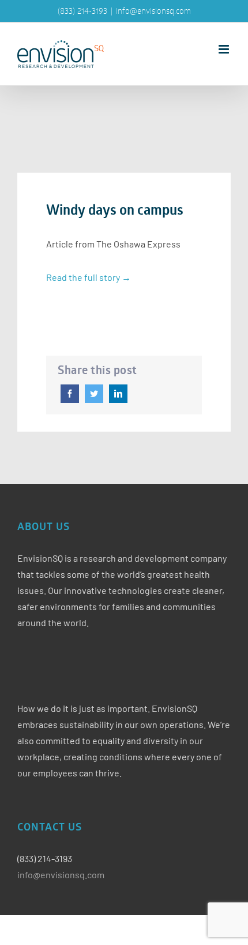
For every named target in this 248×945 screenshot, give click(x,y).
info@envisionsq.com (153, 10)
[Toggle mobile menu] (225, 49)
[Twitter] (94, 393)
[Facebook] (70, 393)
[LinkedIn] (118, 393)
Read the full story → (88, 277)
